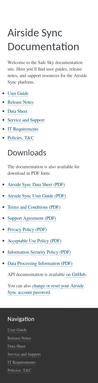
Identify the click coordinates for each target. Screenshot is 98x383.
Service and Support (26, 120)
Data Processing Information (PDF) (40, 263)
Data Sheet (17, 111)
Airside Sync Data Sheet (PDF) (36, 184)
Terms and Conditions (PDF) (34, 207)
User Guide (18, 93)
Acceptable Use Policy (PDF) (34, 240)
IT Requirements (23, 129)
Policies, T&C (21, 137)
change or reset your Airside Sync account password (46, 288)
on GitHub (75, 274)
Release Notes (20, 102)
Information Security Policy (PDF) (39, 252)
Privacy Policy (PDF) (27, 229)
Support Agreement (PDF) (32, 218)
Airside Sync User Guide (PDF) (37, 195)
